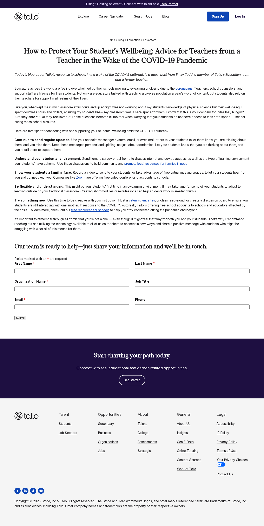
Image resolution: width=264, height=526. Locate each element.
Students (65, 424)
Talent (142, 424)
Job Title (142, 281)
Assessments (147, 442)
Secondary (106, 424)
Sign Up (218, 16)
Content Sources (189, 460)
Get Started (132, 380)
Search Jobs (143, 16)
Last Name (145, 263)
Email (19, 300)
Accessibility (226, 424)
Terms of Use (227, 451)
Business (104, 433)
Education (133, 39)
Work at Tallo (186, 469)
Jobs (101, 451)
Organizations (108, 442)
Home (111, 39)
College (143, 433)
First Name (24, 263)
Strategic (144, 451)
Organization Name (31, 281)
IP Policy (223, 433)
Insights (182, 433)
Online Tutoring (187, 451)
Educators (149, 39)
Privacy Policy (227, 442)
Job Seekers (68, 433)
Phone (140, 300)
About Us (183, 424)
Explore (83, 16)
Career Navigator (111, 16)
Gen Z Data (185, 442)
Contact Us (225, 474)
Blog (165, 16)
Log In (240, 16)
